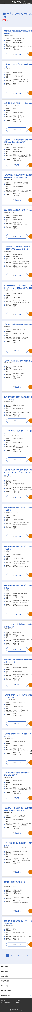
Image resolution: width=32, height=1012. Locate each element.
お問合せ (18, 1002)
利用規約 (18, 1000)
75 (27, 955)
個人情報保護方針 (5, 1002)
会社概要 (3, 1000)
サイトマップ (4, 1005)
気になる (18, 54)
